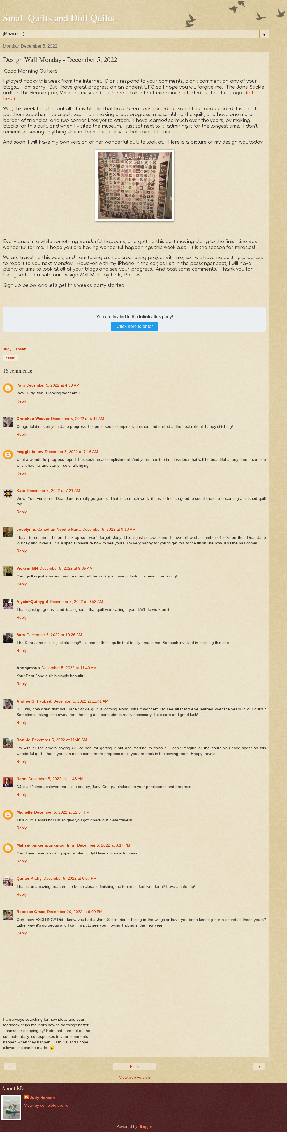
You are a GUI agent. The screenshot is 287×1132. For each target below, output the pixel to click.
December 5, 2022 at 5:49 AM (77, 418)
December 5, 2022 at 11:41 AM (80, 701)
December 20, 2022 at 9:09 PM (75, 911)
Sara (21, 634)
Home (134, 1067)
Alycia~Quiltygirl (32, 601)
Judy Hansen (42, 1097)
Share (10, 358)
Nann (22, 779)
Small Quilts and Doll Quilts (58, 17)
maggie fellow (30, 451)
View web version (134, 1077)
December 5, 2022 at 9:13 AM (109, 529)
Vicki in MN (27, 568)
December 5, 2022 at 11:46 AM (59, 740)
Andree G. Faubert (34, 701)
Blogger (145, 1126)
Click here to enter (135, 326)
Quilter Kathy (29, 878)
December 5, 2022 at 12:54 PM (62, 812)
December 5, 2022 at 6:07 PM (70, 878)
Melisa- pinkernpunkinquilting (46, 845)
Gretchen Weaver (33, 418)
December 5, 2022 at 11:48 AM (56, 779)
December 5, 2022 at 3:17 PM (103, 845)
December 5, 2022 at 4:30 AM (53, 385)
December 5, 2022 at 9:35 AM (66, 568)
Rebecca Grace (31, 911)
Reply (22, 401)
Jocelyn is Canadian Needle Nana (49, 529)
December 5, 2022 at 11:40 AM (69, 668)
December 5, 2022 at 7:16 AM (71, 451)
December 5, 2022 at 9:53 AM (76, 601)
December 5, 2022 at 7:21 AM (53, 490)
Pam (21, 385)
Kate (21, 490)
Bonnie (23, 740)
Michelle (25, 812)
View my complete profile (46, 1105)
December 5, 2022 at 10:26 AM (54, 634)
